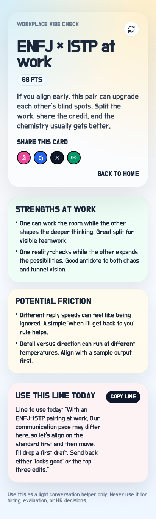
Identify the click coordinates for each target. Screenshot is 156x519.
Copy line (123, 397)
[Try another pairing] (131, 29)
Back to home (118, 174)
